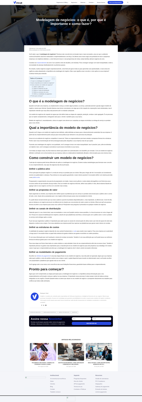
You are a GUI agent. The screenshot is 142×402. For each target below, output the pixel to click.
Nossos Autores (101, 2)
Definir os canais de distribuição (41, 90)
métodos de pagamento (43, 256)
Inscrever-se (92, 323)
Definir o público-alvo (39, 86)
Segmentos (74, 2)
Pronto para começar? (37, 96)
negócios (74, 312)
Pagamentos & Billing (62, 2)
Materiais (83, 2)
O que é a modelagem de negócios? (40, 81)
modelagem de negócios (49, 312)
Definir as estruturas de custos (41, 92)
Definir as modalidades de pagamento (43, 94)
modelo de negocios (64, 312)
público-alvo (36, 177)
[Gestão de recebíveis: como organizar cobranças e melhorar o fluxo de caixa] (71, 352)
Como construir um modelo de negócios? (42, 85)
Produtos (91, 2)
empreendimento (42, 62)
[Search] (128, 2)
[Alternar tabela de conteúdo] (52, 78)
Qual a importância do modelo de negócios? (42, 83)
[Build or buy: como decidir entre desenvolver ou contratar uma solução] (99, 352)
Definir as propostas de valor (40, 88)
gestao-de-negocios (35, 312)
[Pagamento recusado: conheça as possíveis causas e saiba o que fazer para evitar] (43, 352)
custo (75, 231)
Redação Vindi (44, 293)
